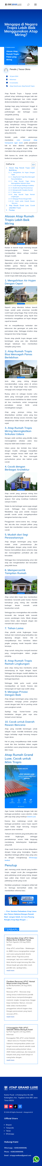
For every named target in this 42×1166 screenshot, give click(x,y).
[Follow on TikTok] (15, 1106)
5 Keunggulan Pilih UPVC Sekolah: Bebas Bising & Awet (20, 1028)
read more (10, 970)
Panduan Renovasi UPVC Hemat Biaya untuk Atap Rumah (21, 982)
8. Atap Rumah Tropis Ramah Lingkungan (23, 195)
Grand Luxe (31, 817)
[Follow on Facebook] (20, 1106)
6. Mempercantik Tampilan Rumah (22, 190)
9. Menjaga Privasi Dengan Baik (21, 199)
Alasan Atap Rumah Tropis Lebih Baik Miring (22, 169)
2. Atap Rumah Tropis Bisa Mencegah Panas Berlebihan (23, 178)
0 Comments (14, 83)
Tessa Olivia (24, 69)
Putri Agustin (14, 942)
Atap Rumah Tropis (28, 86)
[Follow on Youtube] (11, 1106)
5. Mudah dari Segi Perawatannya (22, 188)
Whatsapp (10, 1134)
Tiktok (8, 1131)
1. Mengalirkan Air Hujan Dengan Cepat (23, 173)
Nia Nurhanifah (14, 985)
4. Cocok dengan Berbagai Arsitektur (22, 185)
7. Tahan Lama (16, 192)
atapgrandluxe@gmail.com (20, 1155)
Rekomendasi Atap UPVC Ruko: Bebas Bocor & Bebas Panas (20, 939)
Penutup (12, 210)
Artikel (9, 945)
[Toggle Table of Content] (32, 165)
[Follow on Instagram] (6, 1106)
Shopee (9, 1125)
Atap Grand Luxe (15, 86)
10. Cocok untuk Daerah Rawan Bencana (23, 202)
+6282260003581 (20, 1148)
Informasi (13, 79)
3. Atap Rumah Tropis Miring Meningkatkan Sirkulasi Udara (23, 182)
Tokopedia (10, 1128)
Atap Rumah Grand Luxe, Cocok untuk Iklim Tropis (22, 207)
